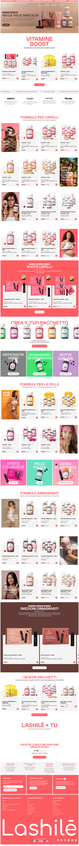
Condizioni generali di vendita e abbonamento (10, 804)
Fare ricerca (4, 800)
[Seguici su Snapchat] (72, 840)
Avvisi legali (4, 808)
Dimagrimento (30, 806)
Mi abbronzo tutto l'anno (7, 401)
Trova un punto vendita (57, 811)
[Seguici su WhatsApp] (76, 840)
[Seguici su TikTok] (69, 840)
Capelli (28, 800)
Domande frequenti (56, 809)
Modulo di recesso (5, 806)
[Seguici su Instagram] (61, 840)
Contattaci (55, 806)
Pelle (28, 802)
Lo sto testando (64, 437)
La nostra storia (55, 815)
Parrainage (55, 802)
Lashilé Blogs (29, 813)
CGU (3, 802)
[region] (39, 17)
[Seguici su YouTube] (65, 840)
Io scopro (4, 149)
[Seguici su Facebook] (58, 840)
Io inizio (16, 525)
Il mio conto (55, 808)
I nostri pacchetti (30, 809)
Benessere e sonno (30, 804)
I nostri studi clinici (30, 811)
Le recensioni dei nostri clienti (58, 813)
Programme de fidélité (57, 800)
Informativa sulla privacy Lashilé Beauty (9, 809)
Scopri (62, 184)
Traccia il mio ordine (56, 804)
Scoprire (4, 218)
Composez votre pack (31, 808)
